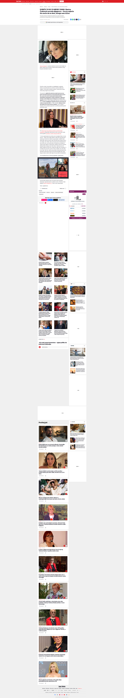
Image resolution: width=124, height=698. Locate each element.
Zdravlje (52, 192)
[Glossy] (62, 690)
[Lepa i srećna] (18, 1)
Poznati (49, 6)
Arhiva (78, 692)
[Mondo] (49, 690)
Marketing (47, 692)
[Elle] (56, 690)
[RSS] (69, 695)
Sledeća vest (62, 188)
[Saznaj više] (84, 72)
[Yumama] (74, 690)
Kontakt (62, 692)
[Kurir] (45, 690)
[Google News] (67, 695)
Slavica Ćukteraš (43, 66)
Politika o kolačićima (67, 692)
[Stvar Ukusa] (78, 690)
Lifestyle (45, 6)
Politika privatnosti (73, 692)
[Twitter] (57, 695)
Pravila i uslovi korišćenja (56, 692)
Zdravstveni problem (59, 192)
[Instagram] (62, 695)
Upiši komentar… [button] (45, 347)
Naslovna (41, 6)
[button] (66, 19)
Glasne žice (41, 194)
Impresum (50, 692)
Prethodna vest (44, 188)
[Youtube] (64, 695)
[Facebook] (55, 695)
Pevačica (48, 192)
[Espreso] (53, 690)
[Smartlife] (65, 690)
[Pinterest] (60, 695)
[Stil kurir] (58, 690)
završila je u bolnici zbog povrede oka (53, 133)
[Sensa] (69, 690)
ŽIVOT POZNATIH (47, 183)
